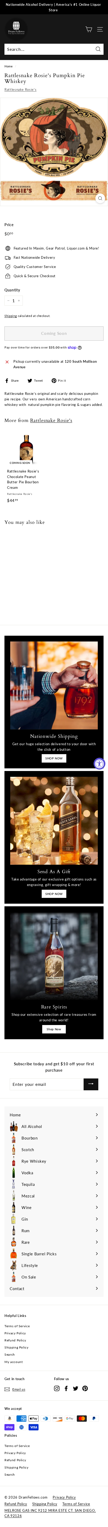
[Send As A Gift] (54, 821)
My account (13, 1362)
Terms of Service (17, 1326)
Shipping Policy (16, 1347)
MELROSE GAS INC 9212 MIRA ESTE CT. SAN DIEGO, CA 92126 (50, 1513)
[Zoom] (100, 198)
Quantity (12, 290)
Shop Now (54, 1029)
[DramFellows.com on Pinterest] (85, 1388)
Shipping (10, 315)
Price (8, 224)
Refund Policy (15, 1340)
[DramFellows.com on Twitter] (75, 1388)
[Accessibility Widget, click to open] (99, 763)
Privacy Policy (15, 1333)
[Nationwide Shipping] (54, 685)
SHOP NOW (54, 758)
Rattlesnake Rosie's (20, 89)
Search (9, 1354)
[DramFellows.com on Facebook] (66, 1388)
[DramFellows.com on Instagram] (57, 1388)
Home (8, 66)
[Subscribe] (91, 1084)
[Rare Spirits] (54, 956)
